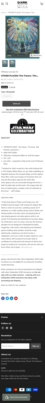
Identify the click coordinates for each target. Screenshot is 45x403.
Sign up (35, 346)
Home (3, 13)
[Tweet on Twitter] (7, 298)
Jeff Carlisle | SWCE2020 (13, 79)
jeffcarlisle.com (26, 247)
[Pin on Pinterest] (16, 298)
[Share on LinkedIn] (11, 298)
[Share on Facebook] (3, 298)
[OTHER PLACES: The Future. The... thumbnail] (5, 63)
